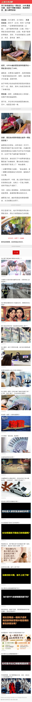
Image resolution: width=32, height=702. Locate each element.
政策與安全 (7, 699)
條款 (12, 699)
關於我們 (3, 699)
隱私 (14, 699)
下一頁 (16, 252)
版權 (16, 699)
